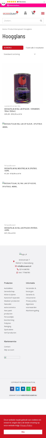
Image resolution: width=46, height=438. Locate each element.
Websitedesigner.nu (29, 395)
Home (4, 29)
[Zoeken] (41, 20)
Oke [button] (23, 432)
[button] (42, 13)
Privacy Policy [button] (26, 426)
